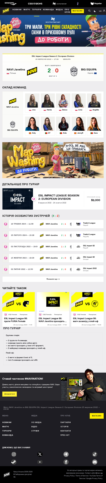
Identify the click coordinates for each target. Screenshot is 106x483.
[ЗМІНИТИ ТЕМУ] (95, 11)
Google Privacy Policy (94, 478)
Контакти (65, 431)
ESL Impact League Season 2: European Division (53, 56)
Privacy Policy (69, 476)
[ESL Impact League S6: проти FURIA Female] (18, 309)
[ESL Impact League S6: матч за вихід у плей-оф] (87, 309)
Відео (34, 427)
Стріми (35, 431)
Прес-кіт (65, 435)
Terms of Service (82, 476)
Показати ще (52, 279)
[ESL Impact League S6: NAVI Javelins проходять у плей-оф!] (53, 309)
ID (100, 22)
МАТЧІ (5, 427)
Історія (64, 427)
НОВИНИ (7, 422)
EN (100, 18)
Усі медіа (36, 422)
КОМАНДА (7, 435)
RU (100, 14)
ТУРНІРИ (7, 431)
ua (100, 11)
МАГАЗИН (96, 416)
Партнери (65, 422)
